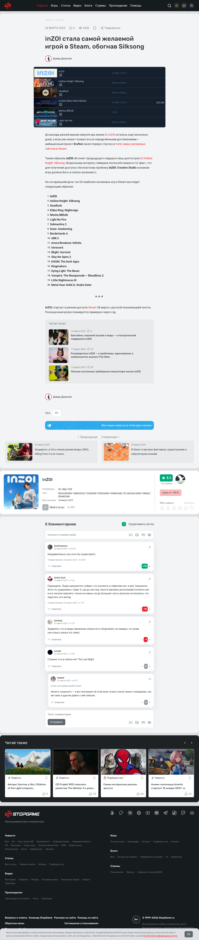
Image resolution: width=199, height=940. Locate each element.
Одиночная (116, 493)
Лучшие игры (117, 841)
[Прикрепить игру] (131, 722)
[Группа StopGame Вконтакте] (130, 813)
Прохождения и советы (17, 898)
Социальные (11, 849)
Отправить (56, 722)
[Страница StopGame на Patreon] (121, 813)
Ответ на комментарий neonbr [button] (66, 686)
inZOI (47, 479)
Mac (64, 489)
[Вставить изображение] (137, 722)
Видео (77, 5)
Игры (54, 5)
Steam (92, 307)
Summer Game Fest (48, 845)
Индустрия (29, 845)
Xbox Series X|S (25, 841)
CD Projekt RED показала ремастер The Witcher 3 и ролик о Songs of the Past (75, 786)
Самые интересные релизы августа (120, 786)
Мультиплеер (65, 493)
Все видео (10, 879)
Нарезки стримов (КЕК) (150, 872)
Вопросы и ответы (16, 917)
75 (94, 793)
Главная (49, 20)
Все (7, 841)
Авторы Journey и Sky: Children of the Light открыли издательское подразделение (27, 786)
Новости (42, 5)
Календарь (133, 841)
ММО (63, 845)
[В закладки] (95, 28)
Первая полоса (27, 864)
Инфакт (86, 879)
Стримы (100, 5)
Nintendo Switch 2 (81, 841)
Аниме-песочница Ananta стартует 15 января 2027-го (168, 786)
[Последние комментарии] (184, 5)
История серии (50, 879)
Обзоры (42, 864)
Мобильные (75, 845)
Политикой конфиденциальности (160, 936)
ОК (188, 934)
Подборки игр (56, 864)
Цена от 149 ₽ (170, 492)
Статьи (65, 5)
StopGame (176, 857)
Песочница (103, 493)
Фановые (16, 845)
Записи (130, 872)
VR (6, 845)
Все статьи (10, 864)
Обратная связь (14, 923)
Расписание (116, 872)
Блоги (88, 5)
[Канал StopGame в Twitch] (183, 813)
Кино (24, 849)
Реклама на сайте (65, 917)
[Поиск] (169, 5)
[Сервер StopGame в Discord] (192, 813)
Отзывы (175, 841)
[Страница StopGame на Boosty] (112, 813)
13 (190, 793)
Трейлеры (10, 883)
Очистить (189, 503)
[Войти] (191, 5)
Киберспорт (36, 849)
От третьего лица (132, 493)
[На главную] (8, 5)
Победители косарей (151, 857)
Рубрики (23, 879)
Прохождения (118, 5)
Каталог (146, 841)
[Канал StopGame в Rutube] (157, 813)
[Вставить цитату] (143, 722)
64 (142, 793)
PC (56, 413)
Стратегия (91, 493)
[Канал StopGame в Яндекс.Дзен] (139, 813)
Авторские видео (70, 879)
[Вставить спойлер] (149, 722)
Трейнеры (46, 898)
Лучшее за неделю (127, 857)
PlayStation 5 (43, 841)
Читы (35, 898)
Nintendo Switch (61, 841)
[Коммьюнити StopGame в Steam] (174, 813)
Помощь (135, 5)
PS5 (70, 489)
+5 (166, 857)
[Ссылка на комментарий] (149, 547)
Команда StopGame (40, 917)
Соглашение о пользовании (81, 923)
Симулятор (79, 493)
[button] (54, 566)
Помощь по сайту (87, 917)
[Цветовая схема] (176, 5)
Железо (50, 849)
